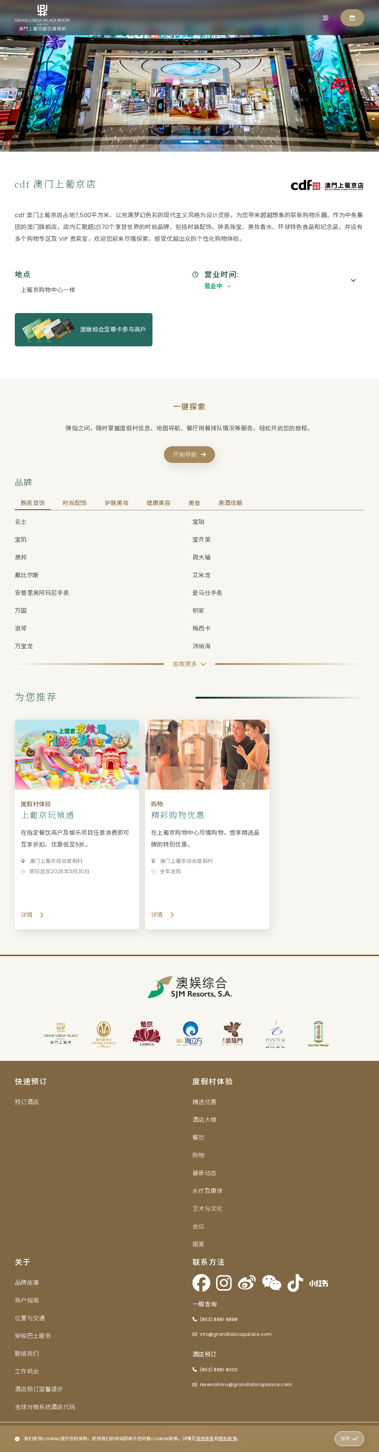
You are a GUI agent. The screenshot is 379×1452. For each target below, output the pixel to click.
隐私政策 (228, 1438)
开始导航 (185, 454)
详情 (27, 915)
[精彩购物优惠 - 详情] (207, 824)
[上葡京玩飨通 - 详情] (77, 824)
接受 (345, 1438)
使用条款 (205, 1438)
